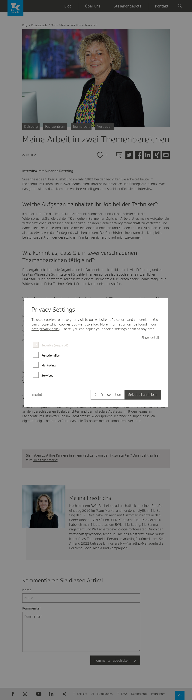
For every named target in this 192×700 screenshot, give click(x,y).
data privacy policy (46, 329)
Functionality (50, 355)
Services (47, 375)
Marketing (48, 365)
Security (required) (54, 345)
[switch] (149, 337)
